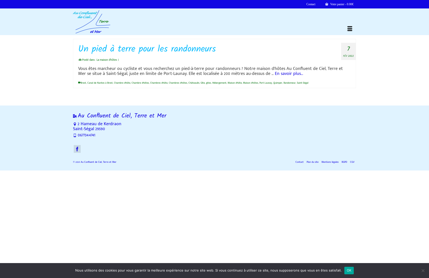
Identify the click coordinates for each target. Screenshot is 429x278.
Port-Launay (265, 83)
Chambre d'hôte (122, 83)
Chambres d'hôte (159, 83)
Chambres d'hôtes (178, 83)
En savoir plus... (289, 73)
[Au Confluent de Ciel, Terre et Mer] (117, 21)
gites (208, 83)
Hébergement (219, 83)
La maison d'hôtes (107, 60)
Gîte (203, 83)
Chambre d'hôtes (140, 83)
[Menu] (350, 29)
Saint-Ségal (302, 83)
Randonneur (290, 83)
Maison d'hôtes (250, 83)
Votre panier (341, 4)
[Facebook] (77, 149)
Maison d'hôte (235, 83)
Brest (83, 83)
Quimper (277, 83)
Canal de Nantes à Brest (100, 83)
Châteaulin (193, 83)
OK (349, 270)
